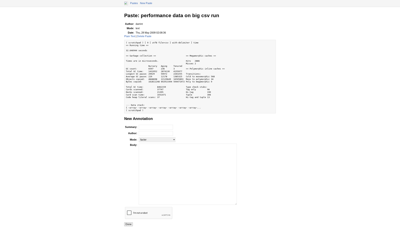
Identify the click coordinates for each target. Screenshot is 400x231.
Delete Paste (144, 36)
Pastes (134, 3)
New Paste (146, 3)
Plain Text (129, 36)
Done (128, 224)
